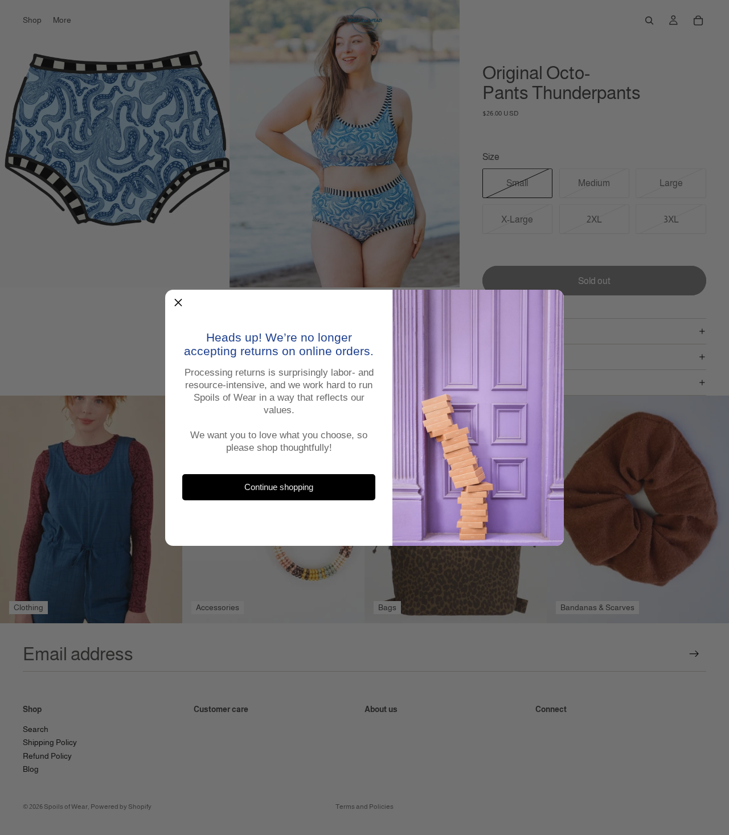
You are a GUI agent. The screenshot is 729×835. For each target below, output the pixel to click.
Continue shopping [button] (278, 487)
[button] (178, 302)
